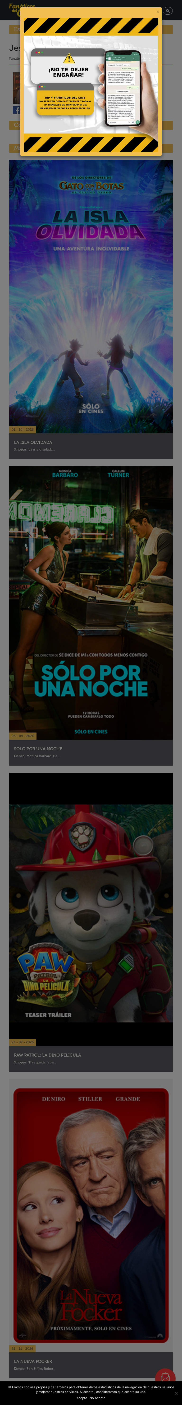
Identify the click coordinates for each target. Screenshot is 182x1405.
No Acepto (97, 1398)
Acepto (82, 1398)
